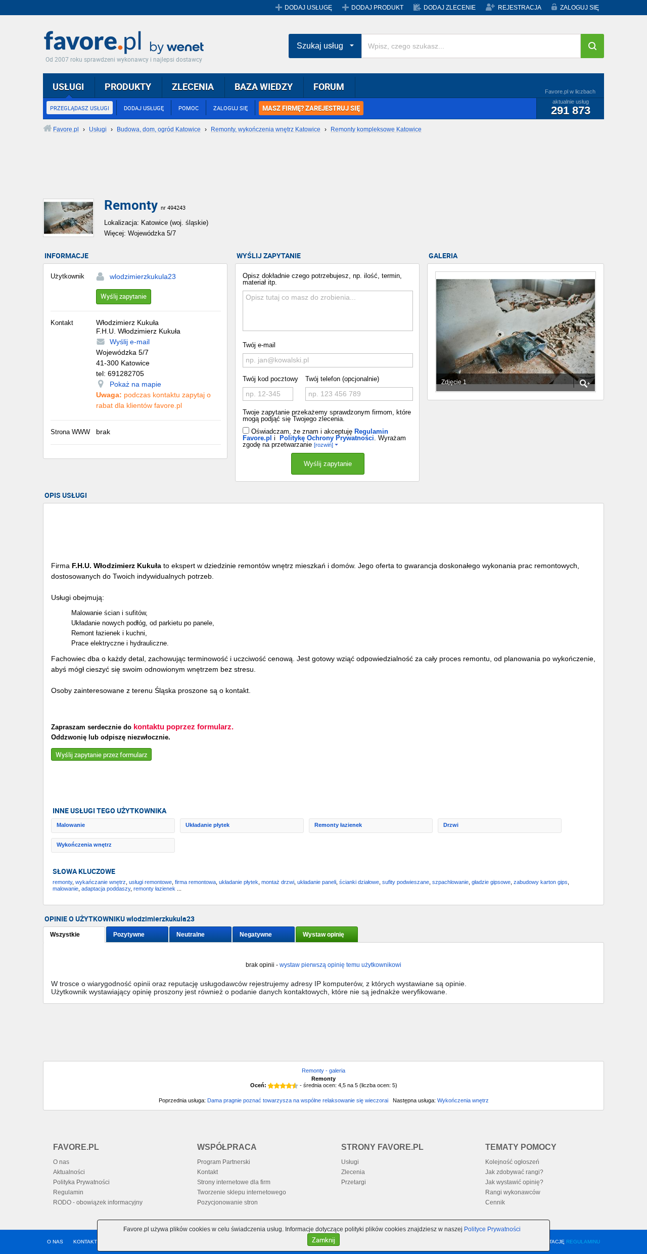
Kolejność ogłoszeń (512, 1162)
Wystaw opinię (323, 934)
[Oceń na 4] (289, 1086)
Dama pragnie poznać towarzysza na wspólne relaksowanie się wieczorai (297, 1100)
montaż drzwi (277, 882)
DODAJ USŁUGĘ (308, 7)
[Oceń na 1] (271, 1086)
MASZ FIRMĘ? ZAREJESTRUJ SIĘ (311, 108)
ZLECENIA (193, 86)
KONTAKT (85, 1241)
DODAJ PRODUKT (377, 7)
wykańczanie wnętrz (100, 882)
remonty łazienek (154, 889)
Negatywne (256, 934)
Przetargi (353, 1182)
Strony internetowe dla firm (233, 1182)
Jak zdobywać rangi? (514, 1172)
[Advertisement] (288, 174)
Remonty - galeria (323, 1070)
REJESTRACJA (519, 7)
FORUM (328, 86)
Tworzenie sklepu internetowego (241, 1192)
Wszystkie (65, 934)
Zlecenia (353, 1172)
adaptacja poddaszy (105, 889)
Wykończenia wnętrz (84, 845)
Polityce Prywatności (492, 1229)
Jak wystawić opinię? (514, 1182)
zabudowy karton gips (541, 882)
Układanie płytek (207, 825)
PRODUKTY (128, 86)
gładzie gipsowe (491, 882)
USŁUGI (68, 86)
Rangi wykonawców (512, 1192)
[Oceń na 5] (295, 1086)
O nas (61, 1162)
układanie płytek (238, 882)
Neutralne (190, 934)
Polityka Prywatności (81, 1182)
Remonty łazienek (338, 825)
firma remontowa (195, 882)
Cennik (495, 1202)
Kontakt (207, 1172)
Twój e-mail (259, 345)
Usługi (350, 1162)
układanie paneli (316, 882)
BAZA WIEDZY (264, 86)
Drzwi (450, 825)
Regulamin (68, 1192)
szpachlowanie (450, 882)
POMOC (188, 108)
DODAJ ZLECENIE (450, 7)
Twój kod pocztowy (270, 379)
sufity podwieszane (405, 882)
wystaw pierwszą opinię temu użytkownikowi (340, 964)
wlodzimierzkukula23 (143, 276)
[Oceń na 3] (283, 1086)
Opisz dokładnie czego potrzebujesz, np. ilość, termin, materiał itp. (322, 279)
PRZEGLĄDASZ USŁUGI (79, 108)
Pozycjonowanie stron (227, 1202)
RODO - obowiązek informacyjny (98, 1202)
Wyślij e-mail (130, 342)
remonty (62, 882)
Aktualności (69, 1172)
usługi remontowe (150, 882)
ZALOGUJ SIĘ (579, 7)
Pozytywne (129, 934)
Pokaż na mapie (135, 384)
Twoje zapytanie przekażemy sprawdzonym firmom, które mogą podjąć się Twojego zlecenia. (327, 415)
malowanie (65, 889)
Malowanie (71, 825)
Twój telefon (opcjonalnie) (342, 379)
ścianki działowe (359, 882)
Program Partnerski (223, 1162)
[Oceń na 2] (277, 1086)
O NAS (55, 1241)
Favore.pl (126, 43)
